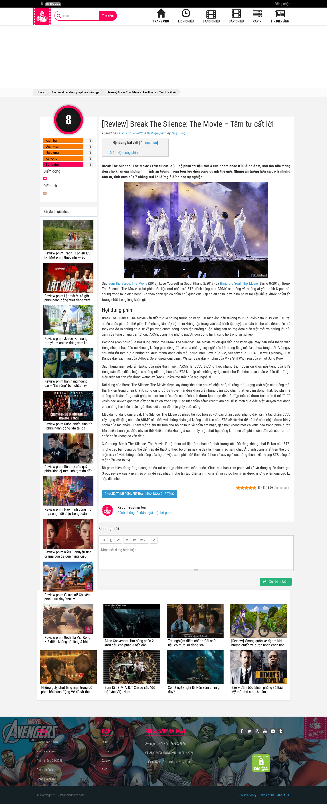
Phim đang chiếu (47, 742)
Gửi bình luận (278, 581)
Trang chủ (160, 21)
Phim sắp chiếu (46, 751)
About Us (283, 795)
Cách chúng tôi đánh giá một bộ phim (144, 512)
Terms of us (266, 795)
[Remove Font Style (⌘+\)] (118, 540)
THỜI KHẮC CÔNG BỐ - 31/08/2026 (168, 762)
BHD (104, 770)
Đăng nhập (282, 4)
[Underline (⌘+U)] (111, 540)
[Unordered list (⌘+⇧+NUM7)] (127, 540)
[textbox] (196, 556)
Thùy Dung (178, 133)
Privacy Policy (247, 795)
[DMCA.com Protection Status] (261, 763)
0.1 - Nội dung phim (124, 152)
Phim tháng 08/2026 (50, 761)
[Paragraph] (143, 540)
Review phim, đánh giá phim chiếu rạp (75, 92)
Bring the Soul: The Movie (239, 283)
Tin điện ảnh (279, 21)
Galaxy (106, 761)
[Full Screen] (153, 540)
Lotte (105, 751)
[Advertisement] (163, 56)
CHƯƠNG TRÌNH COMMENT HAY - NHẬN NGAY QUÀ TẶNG (139, 494)
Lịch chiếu (186, 21)
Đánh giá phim (156, 133)
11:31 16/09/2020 (129, 133)
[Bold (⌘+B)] (103, 540)
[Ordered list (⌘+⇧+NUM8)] (134, 540)
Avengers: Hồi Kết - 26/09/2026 (165, 744)
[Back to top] (316, 791)
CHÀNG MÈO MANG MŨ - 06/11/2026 (169, 753)
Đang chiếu (211, 21)
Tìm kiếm (108, 16)
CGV (105, 742)
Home (40, 92)
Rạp (256, 21)
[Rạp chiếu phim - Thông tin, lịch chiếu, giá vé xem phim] (42, 16)
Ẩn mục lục (148, 142)
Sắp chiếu (236, 21)
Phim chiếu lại (45, 770)
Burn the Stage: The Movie (127, 283)
